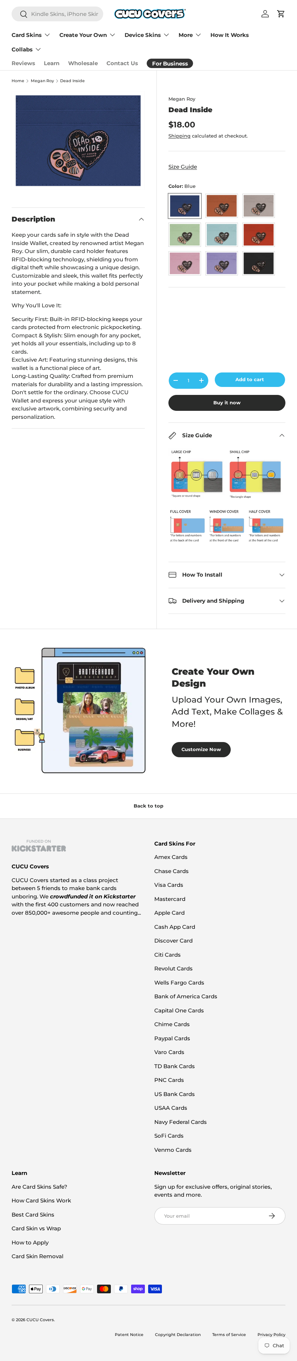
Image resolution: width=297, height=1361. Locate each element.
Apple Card (169, 912)
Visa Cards (168, 884)
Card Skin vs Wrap (36, 1228)
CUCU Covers (40, 1319)
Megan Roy (42, 81)
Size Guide (182, 166)
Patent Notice (129, 1334)
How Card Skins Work (41, 1200)
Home (18, 81)
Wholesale (83, 63)
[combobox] (57, 14)
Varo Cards (169, 1052)
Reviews (23, 63)
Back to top (148, 806)
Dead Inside (72, 81)
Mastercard (169, 899)
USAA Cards (170, 1107)
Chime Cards (172, 1024)
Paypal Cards (172, 1038)
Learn (51, 63)
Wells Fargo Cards (179, 982)
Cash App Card (174, 926)
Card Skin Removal (37, 1256)
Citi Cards (167, 954)
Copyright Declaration (178, 1334)
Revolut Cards (173, 968)
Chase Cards (171, 871)
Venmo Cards (173, 1149)
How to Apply (30, 1242)
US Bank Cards (174, 1094)
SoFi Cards (169, 1135)
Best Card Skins (33, 1214)
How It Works (229, 34)
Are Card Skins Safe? (39, 1186)
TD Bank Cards (174, 1066)
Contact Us (122, 63)
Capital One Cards (179, 1010)
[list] (78, 141)
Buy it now (226, 402)
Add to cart (249, 379)
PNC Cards (169, 1079)
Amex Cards (171, 857)
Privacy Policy (271, 1334)
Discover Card (173, 940)
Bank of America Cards (185, 996)
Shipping (179, 136)
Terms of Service (229, 1334)
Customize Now (201, 749)
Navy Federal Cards (180, 1121)
